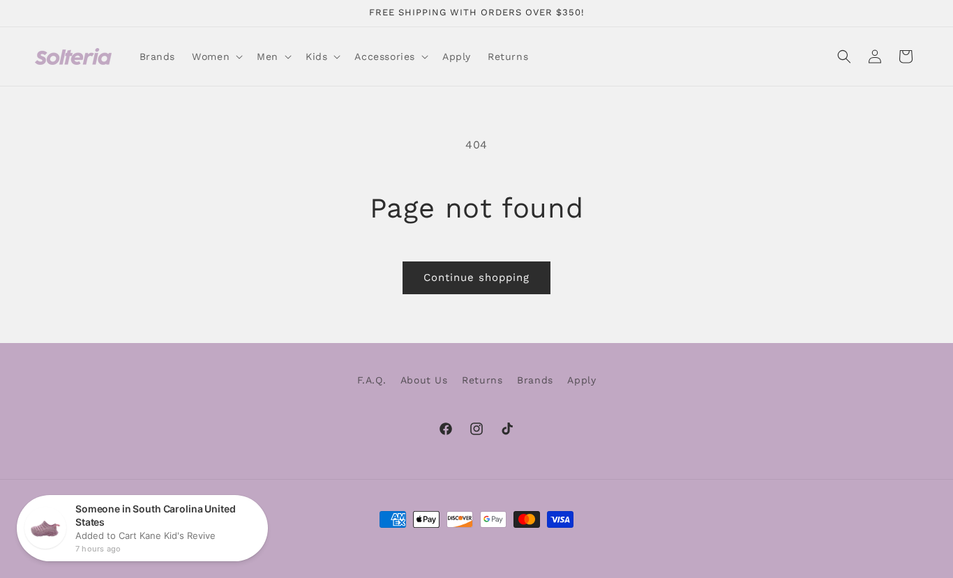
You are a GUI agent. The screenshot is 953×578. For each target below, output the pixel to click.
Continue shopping (476, 277)
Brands (535, 380)
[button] (215, 56)
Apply (581, 380)
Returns (482, 380)
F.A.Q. (372, 380)
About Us (424, 380)
